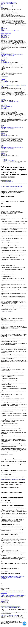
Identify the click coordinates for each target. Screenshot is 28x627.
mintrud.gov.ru (4, 28)
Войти (2, 7)
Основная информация (6, 180)
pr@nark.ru (3, 60)
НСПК (5, 3)
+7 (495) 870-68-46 (5, 37)
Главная (5, 159)
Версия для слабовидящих (6, 2)
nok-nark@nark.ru (4, 57)
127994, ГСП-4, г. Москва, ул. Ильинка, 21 (10, 30)
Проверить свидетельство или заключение (10, 590)
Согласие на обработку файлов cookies (9, 615)
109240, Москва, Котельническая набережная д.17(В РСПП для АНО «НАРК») (12, 55)
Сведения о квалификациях (9, 160)
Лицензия (7, 603)
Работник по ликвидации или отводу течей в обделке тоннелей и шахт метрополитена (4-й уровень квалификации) (12, 577)
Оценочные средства (5, 597)
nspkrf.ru (2, 51)
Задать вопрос (5, 602)
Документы (9, 3)
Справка (14, 2)
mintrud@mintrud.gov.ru (6, 33)
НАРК (2, 3)
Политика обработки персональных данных (10, 606)
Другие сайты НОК (21, 85)
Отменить (7, 588)
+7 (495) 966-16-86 (5, 62)
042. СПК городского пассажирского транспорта (11, 186)
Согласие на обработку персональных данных (11, 607)
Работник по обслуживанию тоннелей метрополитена (13, 479)
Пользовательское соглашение (7, 604)
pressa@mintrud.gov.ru (5, 35)
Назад (2, 86)
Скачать (10, 181)
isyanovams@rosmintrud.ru (6, 106)
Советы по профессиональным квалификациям (11, 595)
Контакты (14, 3)
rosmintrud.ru (3, 99)
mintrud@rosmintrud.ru (5, 104)
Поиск (2, 4)
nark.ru (2, 70)
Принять (2, 588)
